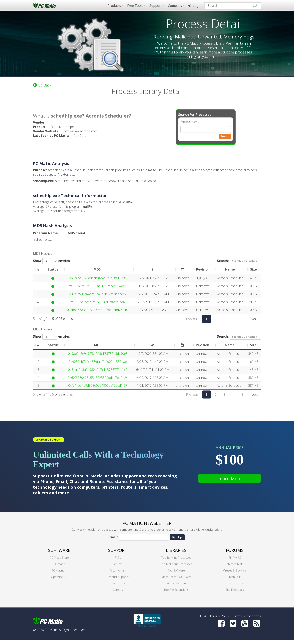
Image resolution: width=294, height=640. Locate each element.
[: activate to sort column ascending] (152, 269)
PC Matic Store (59, 557)
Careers (118, 590)
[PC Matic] (44, 5)
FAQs (117, 557)
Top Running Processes (176, 557)
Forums (118, 564)
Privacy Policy (219, 616)
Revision (203, 269)
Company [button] (175, 5)
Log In (196, 5)
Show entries (51, 261)
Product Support (118, 577)
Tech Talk (235, 577)
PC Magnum (59, 570)
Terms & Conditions (247, 616)
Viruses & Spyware (235, 570)
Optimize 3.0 (59, 577)
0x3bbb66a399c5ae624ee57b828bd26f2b (97, 310)
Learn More (230, 478)
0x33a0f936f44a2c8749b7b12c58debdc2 (97, 294)
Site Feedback (235, 590)
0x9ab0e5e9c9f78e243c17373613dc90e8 (98, 353)
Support (117, 550)
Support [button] (156, 5)
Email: (113, 537)
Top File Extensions (176, 590)
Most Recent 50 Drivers (176, 577)
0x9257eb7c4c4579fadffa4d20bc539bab (98, 361)
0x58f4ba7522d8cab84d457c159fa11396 (97, 278)
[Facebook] (221, 623)
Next (254, 319)
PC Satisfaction (176, 583)
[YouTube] (244, 623)
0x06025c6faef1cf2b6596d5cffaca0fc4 (97, 302)
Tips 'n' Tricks (234, 583)
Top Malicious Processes (176, 564)
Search (225, 136)
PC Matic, (51, 630)
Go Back (44, 85)
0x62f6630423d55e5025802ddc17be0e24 (98, 377)
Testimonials (118, 570)
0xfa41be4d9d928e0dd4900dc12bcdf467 (97, 385)
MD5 (97, 269)
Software (59, 550)
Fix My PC (235, 557)
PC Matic (59, 564)
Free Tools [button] (135, 5)
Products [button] (115, 5)
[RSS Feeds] (256, 623)
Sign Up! (177, 537)
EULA (202, 616)
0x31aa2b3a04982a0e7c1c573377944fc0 (98, 369)
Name (230, 269)
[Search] (255, 6)
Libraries (176, 550)
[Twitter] (233, 623)
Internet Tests (235, 564)
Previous (192, 319)
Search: (223, 261)
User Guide (118, 583)
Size (253, 269)
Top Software (176, 570)
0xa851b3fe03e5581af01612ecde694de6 (97, 286)
